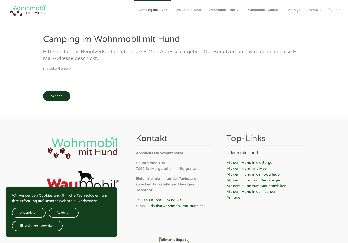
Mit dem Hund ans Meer (247, 168)
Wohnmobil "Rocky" (224, 10)
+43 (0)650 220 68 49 (162, 200)
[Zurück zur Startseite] (29, 10)
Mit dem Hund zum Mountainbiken (256, 186)
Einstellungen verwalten (37, 225)
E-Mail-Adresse (57, 69)
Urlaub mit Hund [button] (188, 10)
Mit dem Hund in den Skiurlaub (253, 174)
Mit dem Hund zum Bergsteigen (253, 180)
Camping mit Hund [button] (152, 10)
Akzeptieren (28, 212)
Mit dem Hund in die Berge (249, 162)
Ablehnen (63, 212)
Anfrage (294, 10)
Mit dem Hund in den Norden (251, 191)
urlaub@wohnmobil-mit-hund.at (175, 206)
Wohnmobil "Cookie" (264, 10)
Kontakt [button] (315, 10)
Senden (56, 96)
